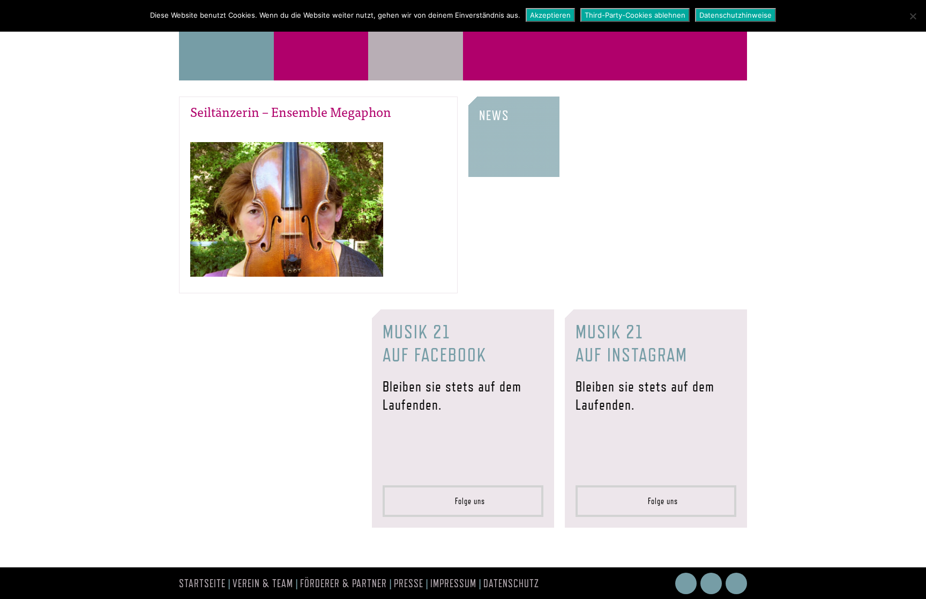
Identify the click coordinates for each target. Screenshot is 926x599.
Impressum (453, 583)
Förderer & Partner (343, 583)
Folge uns (467, 501)
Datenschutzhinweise (735, 15)
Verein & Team (263, 583)
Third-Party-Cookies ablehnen (635, 15)
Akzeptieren (550, 15)
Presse (408, 583)
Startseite (202, 583)
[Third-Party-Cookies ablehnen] (912, 16)
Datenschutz (511, 583)
